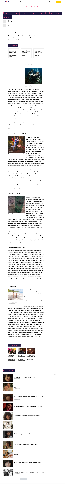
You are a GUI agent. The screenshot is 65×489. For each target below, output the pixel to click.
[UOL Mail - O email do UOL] (50, 1)
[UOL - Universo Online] (13, 1)
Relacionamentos (32, 6)
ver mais (23, 478)
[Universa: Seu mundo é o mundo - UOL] (8, 1)
